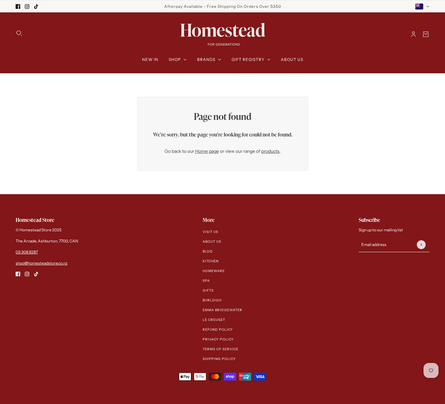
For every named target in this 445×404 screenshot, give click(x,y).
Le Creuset (214, 320)
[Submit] (421, 244)
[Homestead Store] (222, 34)
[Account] (413, 34)
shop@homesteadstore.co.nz (41, 263)
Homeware (214, 271)
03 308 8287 (27, 252)
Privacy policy (218, 339)
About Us (212, 241)
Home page (207, 151)
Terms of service (220, 349)
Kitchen (211, 261)
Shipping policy (219, 359)
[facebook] (18, 6)
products (270, 151)
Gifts (208, 290)
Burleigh (212, 300)
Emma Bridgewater (222, 310)
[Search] (19, 33)
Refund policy (218, 329)
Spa (206, 281)
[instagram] (27, 6)
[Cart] (425, 34)
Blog (208, 251)
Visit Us (210, 232)
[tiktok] (36, 6)
